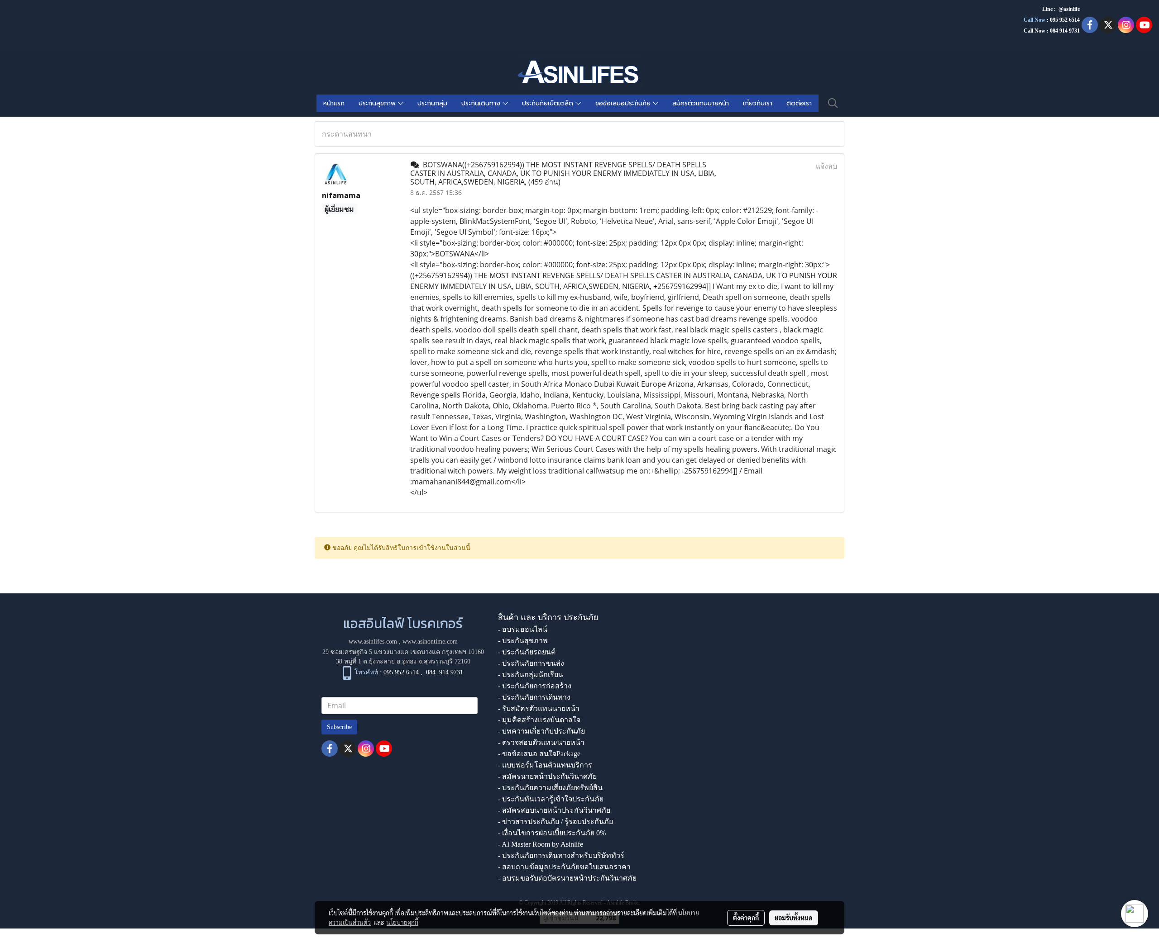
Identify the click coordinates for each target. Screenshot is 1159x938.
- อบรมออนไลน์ (522, 629)
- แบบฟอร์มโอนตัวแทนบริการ (545, 765)
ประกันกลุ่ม (432, 103)
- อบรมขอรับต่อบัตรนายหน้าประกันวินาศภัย (567, 878)
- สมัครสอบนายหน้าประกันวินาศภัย (554, 810)
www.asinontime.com (430, 641)
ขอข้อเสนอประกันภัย (624, 103)
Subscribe (339, 727)
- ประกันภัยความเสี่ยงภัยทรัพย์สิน (550, 787)
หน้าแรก (334, 103)
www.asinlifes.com (373, 641)
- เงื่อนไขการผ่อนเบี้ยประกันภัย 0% (552, 833)
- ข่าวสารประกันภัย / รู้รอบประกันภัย (555, 821)
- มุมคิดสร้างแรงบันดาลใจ (539, 720)
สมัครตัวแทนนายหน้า (700, 103)
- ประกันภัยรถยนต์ (527, 652)
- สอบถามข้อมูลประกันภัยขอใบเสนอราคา (564, 867)
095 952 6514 (1065, 20)
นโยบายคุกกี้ (402, 922)
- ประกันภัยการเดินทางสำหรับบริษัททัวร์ (561, 855)
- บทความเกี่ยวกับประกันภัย (541, 731)
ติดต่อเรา (799, 103)
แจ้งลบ (826, 166)
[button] (833, 103)
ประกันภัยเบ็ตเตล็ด (548, 103)
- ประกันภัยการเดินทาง (534, 697)
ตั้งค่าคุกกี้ (746, 918)
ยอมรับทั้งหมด (794, 918)
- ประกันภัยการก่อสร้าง (534, 686)
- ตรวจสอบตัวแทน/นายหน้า (541, 742)
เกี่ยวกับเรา (757, 103)
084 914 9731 (444, 672)
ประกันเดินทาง (482, 103)
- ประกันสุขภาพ (523, 640)
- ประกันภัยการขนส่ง (531, 663)
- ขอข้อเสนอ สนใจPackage (539, 754)
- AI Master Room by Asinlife (540, 844)
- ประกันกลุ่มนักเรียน (530, 674)
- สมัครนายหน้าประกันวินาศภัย (547, 776)
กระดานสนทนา (347, 134)
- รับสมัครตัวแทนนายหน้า (539, 708)
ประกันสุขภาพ (378, 103)
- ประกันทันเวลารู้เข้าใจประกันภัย (550, 799)
